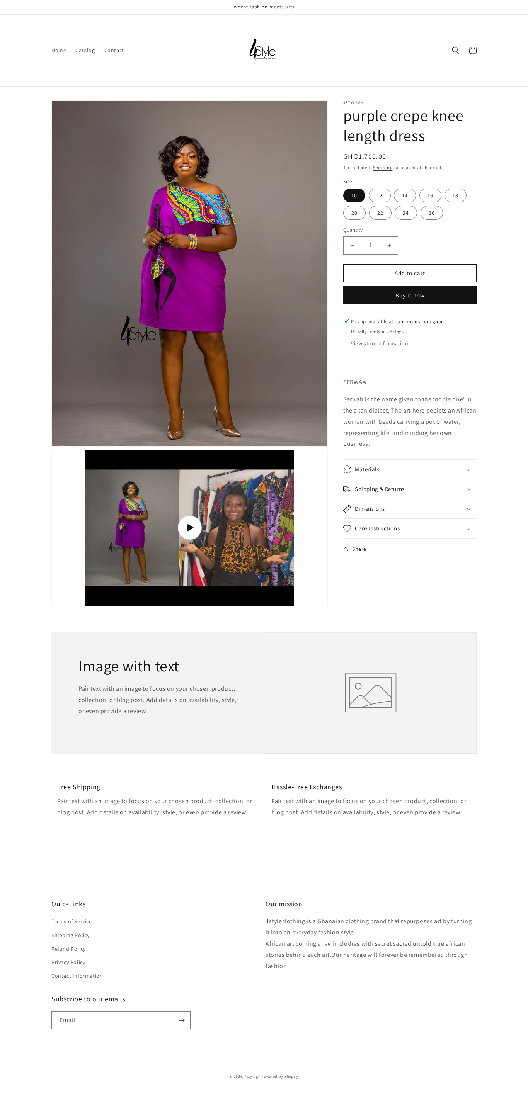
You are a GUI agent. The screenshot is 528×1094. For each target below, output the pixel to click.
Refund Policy (68, 948)
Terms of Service (71, 921)
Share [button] (359, 548)
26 (432, 212)
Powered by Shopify (279, 1076)
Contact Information (77, 975)
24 (406, 212)
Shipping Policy (70, 935)
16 (430, 195)
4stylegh (253, 1076)
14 (405, 195)
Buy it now (410, 295)
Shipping (383, 167)
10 (354, 195)
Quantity (353, 230)
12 (380, 195)
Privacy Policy (68, 962)
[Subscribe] (181, 1020)
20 (354, 212)
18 (455, 195)
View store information (379, 343)
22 (380, 212)
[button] (455, 50)
